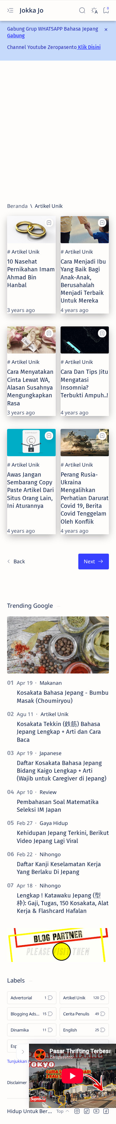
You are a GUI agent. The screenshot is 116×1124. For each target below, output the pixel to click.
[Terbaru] (15, 561)
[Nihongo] (50, 854)
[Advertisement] (58, 131)
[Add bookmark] (49, 223)
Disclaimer (17, 1082)
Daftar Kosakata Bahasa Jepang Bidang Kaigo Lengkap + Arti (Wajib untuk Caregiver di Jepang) (61, 771)
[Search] (82, 10)
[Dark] (94, 10)
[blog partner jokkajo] (58, 960)
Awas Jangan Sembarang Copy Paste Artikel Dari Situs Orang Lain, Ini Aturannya (30, 490)
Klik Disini (89, 47)
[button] (77, 1111)
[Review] (48, 792)
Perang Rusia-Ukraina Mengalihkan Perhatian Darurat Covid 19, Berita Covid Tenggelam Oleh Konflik (85, 498)
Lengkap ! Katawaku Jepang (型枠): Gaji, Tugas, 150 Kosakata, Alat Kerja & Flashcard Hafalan (63, 903)
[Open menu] (10, 10)
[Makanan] (51, 683)
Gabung (15, 36)
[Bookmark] (105, 10)
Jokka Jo (32, 10)
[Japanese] (51, 753)
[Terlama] (93, 561)
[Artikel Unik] (25, 252)
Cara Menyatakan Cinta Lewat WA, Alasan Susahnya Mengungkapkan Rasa (30, 387)
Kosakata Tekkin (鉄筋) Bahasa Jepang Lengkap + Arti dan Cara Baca (59, 732)
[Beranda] (17, 205)
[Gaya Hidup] (54, 823)
